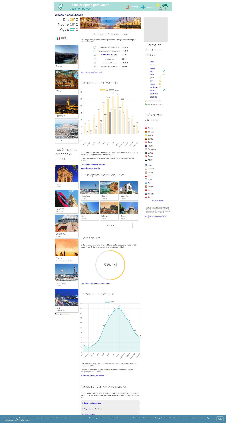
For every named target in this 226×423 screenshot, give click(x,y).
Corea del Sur (60, 310)
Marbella (124, 196)
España (58, 286)
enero (152, 62)
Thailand (151, 169)
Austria (150, 128)
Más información (23, 420)
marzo (152, 68)
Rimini (59, 140)
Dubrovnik (105, 216)
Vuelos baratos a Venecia (90, 168)
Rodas (123, 216)
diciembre (153, 96)
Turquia (58, 236)
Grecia (150, 165)
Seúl (58, 308)
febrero (152, 65)
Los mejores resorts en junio (91, 72)
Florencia (60, 115)
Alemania (151, 131)
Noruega (150, 193)
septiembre (154, 87)
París (58, 184)
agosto (152, 84)
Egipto (150, 160)
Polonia (150, 172)
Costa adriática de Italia (92, 403)
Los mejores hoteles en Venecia (93, 164)
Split (83, 216)
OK (220, 419)
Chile (149, 197)
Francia (58, 187)
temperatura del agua (109, 55)
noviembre (153, 93)
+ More (110, 225)
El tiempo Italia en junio (75, 14)
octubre (152, 90)
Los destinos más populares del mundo (95, 283)
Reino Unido (60, 211)
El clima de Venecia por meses (92, 376)
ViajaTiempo (59, 14)
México (150, 152)
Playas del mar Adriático (93, 409)
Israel (150, 179)
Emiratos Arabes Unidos (64, 261)
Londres (60, 209)
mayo (152, 74)
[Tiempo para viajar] (113, 11)
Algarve (104, 196)
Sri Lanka (151, 186)
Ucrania (150, 135)
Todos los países (158, 201)
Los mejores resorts (62, 314)
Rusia (150, 176)
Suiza (150, 142)
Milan (58, 91)
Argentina (151, 183)
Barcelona (85, 196)
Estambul (61, 233)
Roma (59, 66)
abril (151, 71)
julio (151, 81)
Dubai (59, 258)
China (150, 190)
